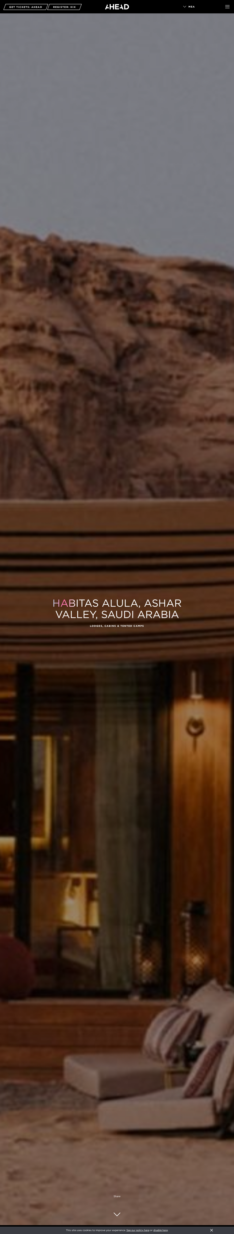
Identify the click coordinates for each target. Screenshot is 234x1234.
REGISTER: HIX (64, 7)
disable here (160, 1230)
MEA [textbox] (191, 6)
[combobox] (199, 6)
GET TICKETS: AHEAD (25, 7)
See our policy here (137, 1230)
